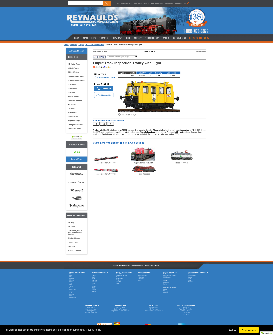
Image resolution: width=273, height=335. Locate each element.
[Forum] (166, 38)
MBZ (93, 288)
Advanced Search (76, 51)
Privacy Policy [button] (93, 330)
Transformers (73, 116)
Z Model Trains (73, 72)
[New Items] (118, 38)
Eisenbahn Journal (169, 275)
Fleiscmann (73, 277)
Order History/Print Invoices (153, 311)
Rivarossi (72, 289)
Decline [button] (232, 330)
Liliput (81, 45)
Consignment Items (75, 125)
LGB (70, 284)
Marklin (72, 274)
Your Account (149, 3)
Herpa (165, 289)
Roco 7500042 (181, 163)
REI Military (120, 274)
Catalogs (71, 108)
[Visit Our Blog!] (193, 38)
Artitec (94, 291)
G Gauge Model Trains (76, 80)
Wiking (165, 291)
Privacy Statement (91, 312)
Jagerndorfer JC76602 (105, 174)
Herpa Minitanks (121, 275)
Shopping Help (120, 307)
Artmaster (119, 278)
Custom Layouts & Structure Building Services (75, 232)
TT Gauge (71, 92)
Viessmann (192, 275)
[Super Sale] (104, 38)
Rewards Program (74, 250)
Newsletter (169, 3)
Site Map (186, 314)
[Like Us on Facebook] (190, 38)
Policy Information (120, 309)
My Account (153, 309)
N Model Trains (73, 68)
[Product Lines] (89, 38)
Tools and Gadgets (75, 100)
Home (66, 45)
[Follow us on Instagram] (204, 38)
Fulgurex (141, 277)
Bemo (71, 288)
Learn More (76, 159)
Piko (71, 281)
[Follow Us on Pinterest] (196, 38)
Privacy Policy (73, 242)
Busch (94, 286)
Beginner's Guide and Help (120, 311)
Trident (118, 281)
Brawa (71, 278)
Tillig (71, 286)
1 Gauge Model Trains (76, 76)
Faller (94, 275)
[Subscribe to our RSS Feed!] (207, 38)
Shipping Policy (91, 311)
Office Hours (185, 311)
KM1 (70, 295)
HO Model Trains (74, 64)
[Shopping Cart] (152, 38)
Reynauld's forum (74, 129)
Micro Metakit (142, 275)
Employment (186, 312)
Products (73, 45)
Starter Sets (72, 112)
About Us (186, 307)
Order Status (137, 3)
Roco (71, 275)
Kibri (93, 277)
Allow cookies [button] (249, 330)
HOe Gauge (72, 84)
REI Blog (71, 222)
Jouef (71, 291)
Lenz (189, 280)
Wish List (159, 3)
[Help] (129, 38)
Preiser (94, 282)
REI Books (72, 104)
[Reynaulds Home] (72, 38)
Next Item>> (201, 52)
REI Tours (71, 226)
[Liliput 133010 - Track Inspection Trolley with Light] (128, 115)
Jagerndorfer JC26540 (143, 163)
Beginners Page (74, 120)
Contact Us (91, 307)
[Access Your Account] (179, 38)
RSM (93, 283)
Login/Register (154, 307)
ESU (189, 278)
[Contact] (138, 38)
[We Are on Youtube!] (200, 38)
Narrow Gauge (73, 96)
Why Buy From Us (124, 3)
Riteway (166, 282)
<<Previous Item (100, 52)
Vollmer (94, 280)
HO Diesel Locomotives (94, 45)
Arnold (71, 294)
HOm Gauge (72, 88)
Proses (94, 289)
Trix (70, 283)
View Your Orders (91, 309)
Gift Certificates (74, 238)
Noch (93, 278)
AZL (70, 292)
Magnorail (72, 297)
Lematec (141, 278)
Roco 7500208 (144, 174)
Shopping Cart (180, 3)
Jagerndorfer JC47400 (105, 163)
